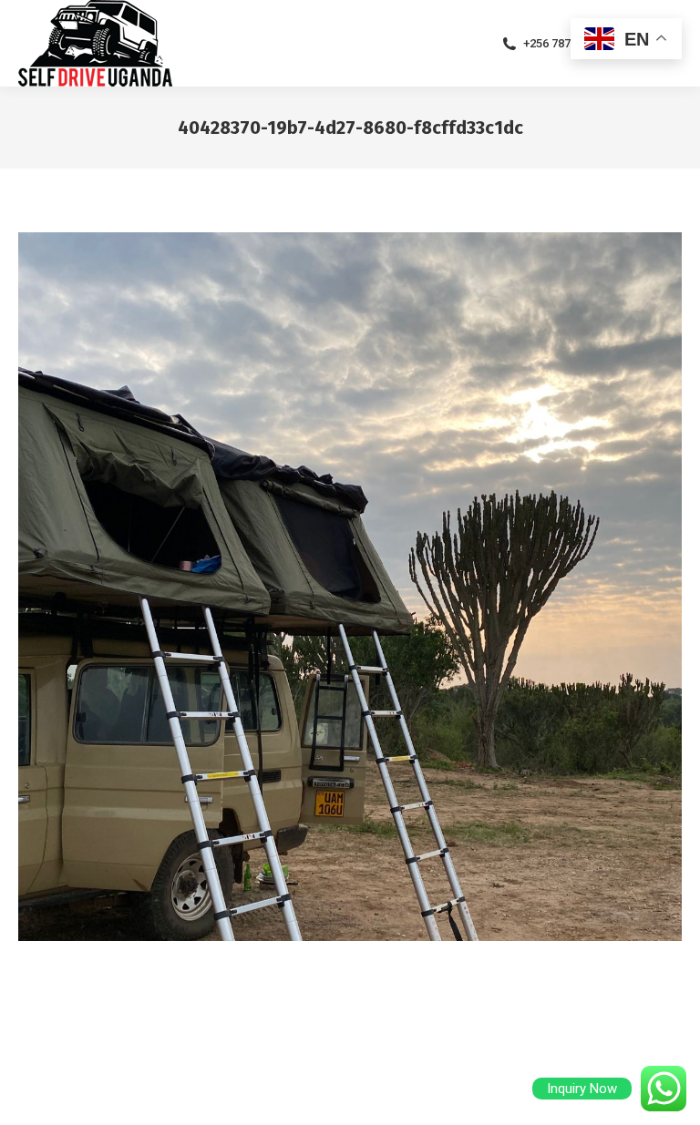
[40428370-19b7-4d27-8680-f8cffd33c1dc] (350, 586)
